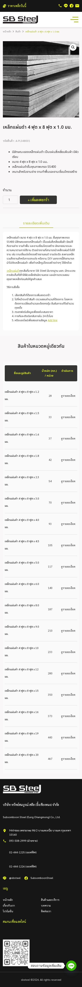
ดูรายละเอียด (68, 395)
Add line (52, 320)
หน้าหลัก (7, 31)
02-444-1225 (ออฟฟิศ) (23, 852)
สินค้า (18, 31)
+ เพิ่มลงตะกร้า (38, 200)
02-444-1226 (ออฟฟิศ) (23, 866)
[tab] (36, 223)
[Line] (71, 965)
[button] (73, 47)
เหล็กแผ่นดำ (13, 271)
